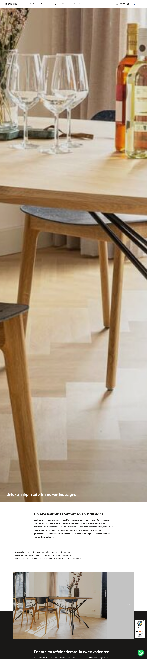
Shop (24, 4)
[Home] (11, 4)
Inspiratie (57, 4)
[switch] (140, 635)
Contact (76, 4)
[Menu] (143, 621)
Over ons (65, 4)
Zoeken (122, 4)
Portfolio (33, 4)
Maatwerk (45, 4)
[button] (137, 3)
